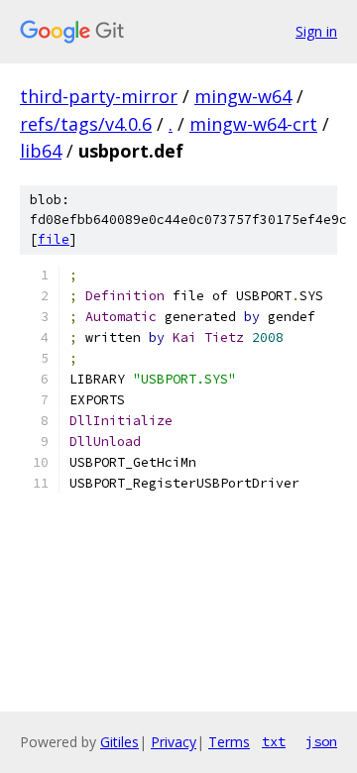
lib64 (40, 151)
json (321, 741)
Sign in (316, 31)
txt (274, 741)
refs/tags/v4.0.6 (86, 124)
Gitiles (119, 741)
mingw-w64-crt (253, 124)
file (53, 239)
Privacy (173, 741)
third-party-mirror (99, 96)
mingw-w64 (243, 96)
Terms (229, 741)
